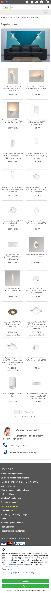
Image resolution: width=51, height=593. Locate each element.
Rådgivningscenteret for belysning (16, 490)
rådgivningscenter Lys (27, 452)
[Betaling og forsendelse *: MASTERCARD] (10, 544)
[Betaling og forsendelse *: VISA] (3, 544)
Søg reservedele (8, 486)
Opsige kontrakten (9, 506)
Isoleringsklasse (8, 494)
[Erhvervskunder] (42, 2)
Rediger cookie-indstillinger (13, 531)
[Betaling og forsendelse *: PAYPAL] (20, 544)
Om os (3, 519)
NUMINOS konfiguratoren (12, 498)
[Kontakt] (37, 2)
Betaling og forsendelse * (12, 523)
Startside (4, 17)
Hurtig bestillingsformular (12, 474)
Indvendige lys (23, 17)
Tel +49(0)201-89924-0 (20, 446)
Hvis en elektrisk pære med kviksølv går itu (19, 482)
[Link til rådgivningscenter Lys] (6, 452)
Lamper (12, 17)
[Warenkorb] (48, 2)
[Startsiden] (27, 2)
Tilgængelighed (7, 527)
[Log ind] (32, 2)
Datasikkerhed (7, 510)
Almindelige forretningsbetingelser (16, 515)
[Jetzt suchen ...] (47, 7)
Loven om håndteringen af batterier (16, 478)
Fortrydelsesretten (8, 502)
